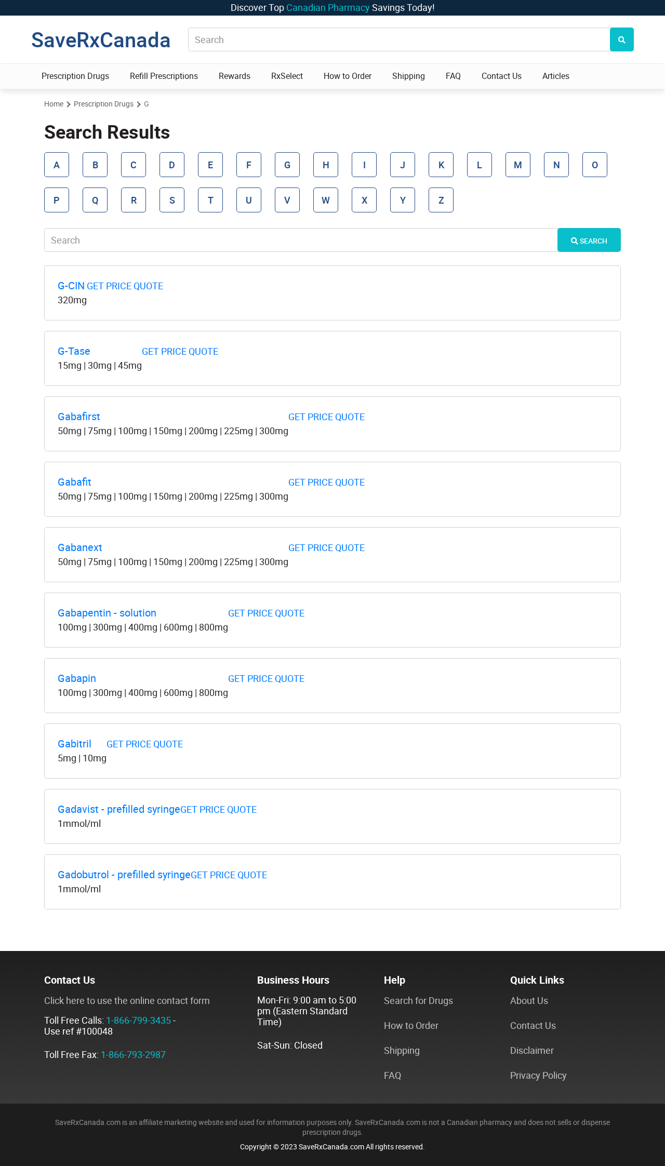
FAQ (453, 76)
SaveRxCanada (101, 39)
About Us (529, 1000)
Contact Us (502, 76)
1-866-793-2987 (133, 1054)
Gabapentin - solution (107, 613)
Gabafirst (79, 416)
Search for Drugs (418, 1000)
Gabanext (80, 547)
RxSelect (287, 76)
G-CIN (71, 285)
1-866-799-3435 (138, 1020)
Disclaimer (532, 1050)
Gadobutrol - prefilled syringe (124, 874)
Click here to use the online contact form (127, 1000)
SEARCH (592, 241)
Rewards (234, 76)
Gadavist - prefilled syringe (119, 809)
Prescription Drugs (75, 76)
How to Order (347, 76)
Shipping (408, 76)
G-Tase (74, 351)
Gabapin (77, 678)
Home (53, 104)
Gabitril (74, 744)
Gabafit (74, 482)
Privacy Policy (538, 1075)
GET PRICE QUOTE (125, 285)
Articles (555, 76)
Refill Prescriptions (164, 76)
